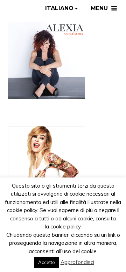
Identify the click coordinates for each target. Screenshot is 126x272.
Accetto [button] (46, 262)
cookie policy (65, 226)
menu (99, 8)
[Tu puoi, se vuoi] (46, 59)
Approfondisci (77, 262)
